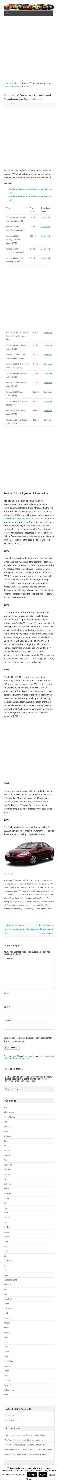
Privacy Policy (10, 1420)
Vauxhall (7, 1385)
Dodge (6, 1198)
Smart (6, 1356)
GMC (6, 1222)
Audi (5, 1122)
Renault (7, 1332)
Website (7, 1020)
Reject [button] (43, 1475)
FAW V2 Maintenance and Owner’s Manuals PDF (25, 1454)
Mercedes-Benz (10, 1280)
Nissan (6, 1304)
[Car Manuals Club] (29, 9)
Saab (6, 1337)
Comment (9, 958)
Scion (6, 1342)
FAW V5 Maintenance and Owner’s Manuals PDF (25, 1445)
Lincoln (7, 1270)
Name (7, 993)
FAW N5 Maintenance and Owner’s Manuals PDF (25, 1435)
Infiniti (6, 1241)
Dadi (6, 1179)
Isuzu (6, 1246)
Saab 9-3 (40, 518)
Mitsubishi (8, 1299)
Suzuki (6, 1371)
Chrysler (7, 1170)
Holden (7, 1227)
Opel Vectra (25, 518)
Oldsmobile (9, 1308)
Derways (7, 1194)
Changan (7, 1155)
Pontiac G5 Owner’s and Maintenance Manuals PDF (17, 929)
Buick (6, 1141)
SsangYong (8, 1361)
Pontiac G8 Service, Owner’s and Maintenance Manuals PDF (41, 929)
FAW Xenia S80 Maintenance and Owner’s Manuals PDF (28, 1449)
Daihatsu (7, 1184)
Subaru (7, 1366)
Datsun (7, 1189)
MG (5, 1289)
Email (7, 1007)
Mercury (7, 1284)
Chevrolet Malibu (11, 518)
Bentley (7, 1126)
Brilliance (7, 1136)
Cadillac (7, 1150)
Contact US (9, 1415)
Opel (6, 1313)
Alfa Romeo (9, 1112)
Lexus (6, 1265)
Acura (6, 1107)
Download (45, 217)
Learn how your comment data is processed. (29, 1057)
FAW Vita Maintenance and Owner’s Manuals (24, 1440)
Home (6, 83)
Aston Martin (9, 1117)
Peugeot (7, 1318)
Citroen (7, 1174)
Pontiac (15, 83)
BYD (5, 1146)
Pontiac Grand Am (32, 511)
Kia (5, 1256)
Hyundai (7, 1237)
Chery (6, 1160)
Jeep (6, 1251)
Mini (5, 1294)
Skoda (6, 1352)
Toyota (7, 1380)
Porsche (7, 1328)
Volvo (6, 1395)
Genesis (7, 1217)
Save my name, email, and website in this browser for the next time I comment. (28, 1040)
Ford (6, 1213)
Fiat (5, 1208)
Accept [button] (32, 1475)
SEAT (6, 1347)
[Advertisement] (29, 50)
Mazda (7, 1275)
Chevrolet (8, 1165)
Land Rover (8, 1261)
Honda (6, 1232)
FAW (5, 1203)
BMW (6, 1131)
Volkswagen (9, 1390)
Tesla (6, 1376)
